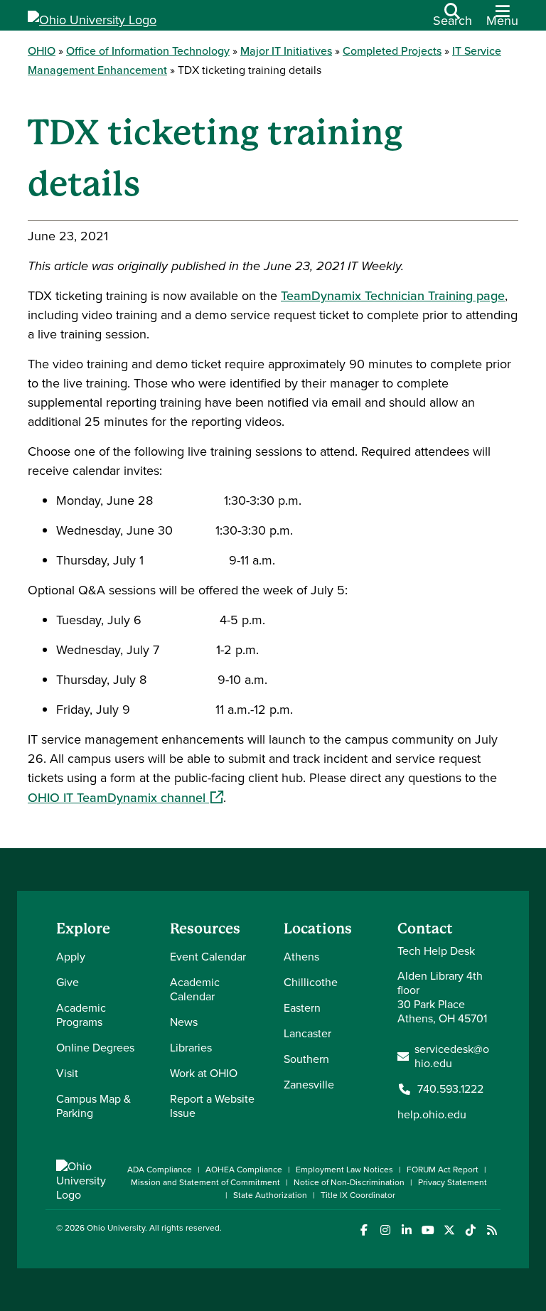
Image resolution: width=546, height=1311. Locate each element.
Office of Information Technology (148, 51)
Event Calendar (208, 956)
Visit (67, 1073)
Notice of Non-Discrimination (349, 1182)
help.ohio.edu (431, 1114)
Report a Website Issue (212, 1106)
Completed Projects (392, 51)
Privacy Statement (452, 1182)
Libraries (191, 1047)
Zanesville (309, 1084)
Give (67, 982)
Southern (306, 1059)
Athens (301, 956)
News (184, 1022)
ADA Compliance (159, 1169)
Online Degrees (95, 1047)
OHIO (41, 51)
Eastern (302, 1008)
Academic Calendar (195, 989)
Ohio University (116, 1227)
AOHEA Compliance (243, 1169)
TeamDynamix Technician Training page (393, 296)
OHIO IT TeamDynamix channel (125, 797)
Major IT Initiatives (286, 51)
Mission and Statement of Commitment (205, 1182)
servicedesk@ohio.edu (451, 1056)
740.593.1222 (450, 1089)
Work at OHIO (203, 1073)
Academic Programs (81, 1015)
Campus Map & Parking (93, 1106)
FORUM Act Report (442, 1169)
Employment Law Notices (344, 1169)
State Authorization (270, 1195)
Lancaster (307, 1033)
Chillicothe (311, 982)
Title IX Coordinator (358, 1195)
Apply (70, 956)
